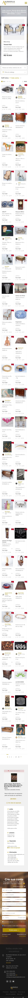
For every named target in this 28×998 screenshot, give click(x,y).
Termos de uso (17, 922)
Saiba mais (19, 994)
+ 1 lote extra (14, 78)
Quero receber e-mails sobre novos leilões (15, 926)
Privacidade (6, 992)
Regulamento (5, 923)
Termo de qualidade (11, 994)
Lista (9, 81)
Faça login (5, 936)
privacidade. (22, 936)
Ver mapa (8, 962)
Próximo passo (13, 930)
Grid (4, 81)
